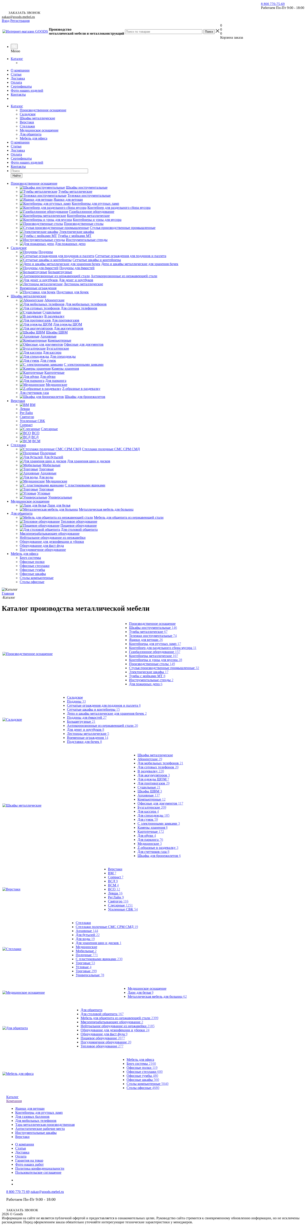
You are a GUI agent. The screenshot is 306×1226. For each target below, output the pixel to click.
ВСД (113, 881)
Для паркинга (150, 839)
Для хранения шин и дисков (98, 943)
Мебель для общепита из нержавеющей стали (119, 1018)
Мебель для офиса (33, 138)
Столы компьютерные (147, 1084)
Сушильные (149, 787)
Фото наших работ (29, 1164)
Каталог (17, 59)
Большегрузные (81, 721)
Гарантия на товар (29, 1160)
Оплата (16, 82)
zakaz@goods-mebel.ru (18, 17)
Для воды (85, 939)
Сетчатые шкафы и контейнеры (93, 709)
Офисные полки (142, 1068)
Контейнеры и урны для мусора (155, 660)
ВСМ (113, 885)
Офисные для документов (160, 803)
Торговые (85, 963)
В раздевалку (151, 771)
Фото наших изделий (27, 90)
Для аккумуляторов (154, 775)
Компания (14, 1101)
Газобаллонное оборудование (154, 652)
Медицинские (150, 844)
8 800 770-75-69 (273, 4)
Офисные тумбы (142, 1076)
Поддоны (76, 701)
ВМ (112, 873)
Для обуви (147, 835)
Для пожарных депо (145, 684)
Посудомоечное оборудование (106, 1042)
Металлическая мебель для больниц (157, 996)
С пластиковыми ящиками (99, 959)
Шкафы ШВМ (150, 791)
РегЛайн (116, 897)
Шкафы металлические (37, 118)
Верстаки (27, 122)
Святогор (118, 901)
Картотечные (151, 831)
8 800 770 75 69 (18, 1192)
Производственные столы (152, 664)
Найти (17, 175)
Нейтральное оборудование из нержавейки (118, 1026)
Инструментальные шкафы (36, 1133)
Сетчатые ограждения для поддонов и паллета (104, 705)
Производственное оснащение (43, 110)
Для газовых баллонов (32, 1116)
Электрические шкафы (148, 672)
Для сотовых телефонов (158, 767)
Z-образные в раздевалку (158, 848)
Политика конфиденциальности (39, 1168)
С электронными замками (159, 823)
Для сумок (148, 819)
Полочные (87, 955)
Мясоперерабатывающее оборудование (112, 1022)
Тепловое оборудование (102, 1046)
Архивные (149, 795)
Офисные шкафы (143, 1080)
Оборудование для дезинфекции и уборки (115, 1030)
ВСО (114, 889)
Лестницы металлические (88, 734)
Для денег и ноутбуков (85, 729)
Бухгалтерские (152, 807)
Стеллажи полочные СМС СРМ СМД (107, 927)
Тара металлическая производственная (45, 1125)
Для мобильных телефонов (160, 763)
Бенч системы (141, 1063)
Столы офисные (143, 1088)
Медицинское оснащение (39, 130)
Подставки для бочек (84, 742)
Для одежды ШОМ (153, 779)
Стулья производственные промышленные (164, 668)
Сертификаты (21, 86)
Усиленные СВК (123, 909)
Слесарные (120, 905)
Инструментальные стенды (151, 680)
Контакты (18, 94)
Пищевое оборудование (103, 1038)
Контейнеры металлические (153, 656)
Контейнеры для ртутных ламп (155, 644)
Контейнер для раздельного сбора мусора (162, 648)
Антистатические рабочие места (40, 1129)
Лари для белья (140, 992)
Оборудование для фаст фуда (104, 1034)
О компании (20, 70)
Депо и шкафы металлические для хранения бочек (107, 713)
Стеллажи (27, 126)
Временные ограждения (87, 738)
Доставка (18, 78)
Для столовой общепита (102, 1014)
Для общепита (30, 134)
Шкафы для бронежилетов (159, 856)
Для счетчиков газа (153, 852)
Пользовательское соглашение (38, 1172)
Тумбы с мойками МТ (147, 676)
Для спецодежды (154, 815)
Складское (28, 114)
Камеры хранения (153, 827)
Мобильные (86, 951)
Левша (115, 893)
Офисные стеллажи (145, 1072)
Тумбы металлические (148, 632)
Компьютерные (152, 799)
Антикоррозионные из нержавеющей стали (102, 725)
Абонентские (150, 759)
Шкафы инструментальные (153, 628)
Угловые (83, 967)
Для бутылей (88, 935)
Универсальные (90, 975)
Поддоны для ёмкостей (87, 717)
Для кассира (148, 811)
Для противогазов (154, 783)
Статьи (16, 74)
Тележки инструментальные (153, 636)
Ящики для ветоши (146, 640)
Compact (115, 877)
